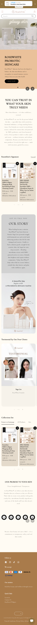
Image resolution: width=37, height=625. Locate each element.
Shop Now (13, 80)
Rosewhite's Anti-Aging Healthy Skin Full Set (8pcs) (19, 4)
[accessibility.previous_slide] (14, 410)
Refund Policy (29, 621)
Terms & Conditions (10, 621)
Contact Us (8, 600)
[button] (2, 12)
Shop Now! (19, 6)
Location (7, 597)
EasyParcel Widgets (10, 602)
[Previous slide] (27, 89)
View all (33, 157)
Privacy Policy (20, 621)
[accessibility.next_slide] (22, 410)
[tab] (17, 87)
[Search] (33, 16)
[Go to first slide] (32, 89)
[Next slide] (32, 521)
